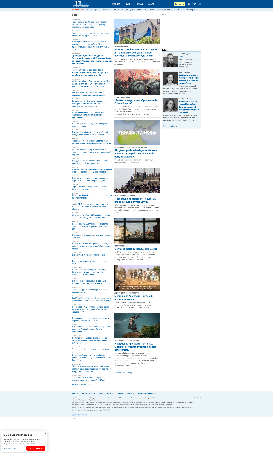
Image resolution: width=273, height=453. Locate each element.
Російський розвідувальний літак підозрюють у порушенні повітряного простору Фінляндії (92, 298)
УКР (194, 4)
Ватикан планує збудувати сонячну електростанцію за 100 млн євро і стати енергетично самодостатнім (89, 102)
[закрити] (45, 433)
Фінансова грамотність (113, 9)
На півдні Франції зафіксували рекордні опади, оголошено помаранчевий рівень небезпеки (89, 339)
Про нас (75, 393)
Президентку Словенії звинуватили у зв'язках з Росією (92, 235)
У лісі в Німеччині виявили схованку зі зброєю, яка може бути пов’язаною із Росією (91, 281)
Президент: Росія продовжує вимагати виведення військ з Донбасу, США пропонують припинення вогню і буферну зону (90, 45)
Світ (181, 56)
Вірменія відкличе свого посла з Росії (88, 254)
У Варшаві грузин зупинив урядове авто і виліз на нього (90, 290)
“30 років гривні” (93, 9)
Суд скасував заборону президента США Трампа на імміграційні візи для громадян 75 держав (91, 151)
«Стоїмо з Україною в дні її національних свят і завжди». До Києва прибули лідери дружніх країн (90, 72)
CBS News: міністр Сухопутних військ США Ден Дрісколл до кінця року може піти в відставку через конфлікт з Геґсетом (91, 83)
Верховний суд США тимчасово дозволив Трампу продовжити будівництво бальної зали (90, 225)
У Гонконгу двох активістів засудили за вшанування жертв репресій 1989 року (89, 378)
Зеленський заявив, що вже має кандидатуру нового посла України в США (91, 33)
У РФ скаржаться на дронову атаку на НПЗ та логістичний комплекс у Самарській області (91, 205)
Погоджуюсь (36, 448)
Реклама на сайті (88, 393)
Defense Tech (78, 9)
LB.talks (180, 9)
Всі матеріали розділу (81, 384)
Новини (116, 4)
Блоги (129, 4)
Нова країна (191, 9)
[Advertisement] (181, 31)
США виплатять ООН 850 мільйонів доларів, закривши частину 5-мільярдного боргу (91, 215)
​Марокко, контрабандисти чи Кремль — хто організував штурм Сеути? (136, 200)
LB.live (151, 4)
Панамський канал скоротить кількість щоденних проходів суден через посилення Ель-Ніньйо (91, 356)
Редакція (110, 393)
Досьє (140, 4)
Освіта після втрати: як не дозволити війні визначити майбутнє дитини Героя (189, 79)
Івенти (101, 393)
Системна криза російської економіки (135, 249)
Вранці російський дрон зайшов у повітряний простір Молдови (92, 195)
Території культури (166, 9)
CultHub (151, 9)
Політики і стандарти (126, 393)
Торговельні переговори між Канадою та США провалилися (90, 187)
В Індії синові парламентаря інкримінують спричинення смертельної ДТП (90, 318)
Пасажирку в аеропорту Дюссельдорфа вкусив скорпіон (89, 124)
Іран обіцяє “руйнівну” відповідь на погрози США (91, 261)
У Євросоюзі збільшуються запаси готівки (90, 348)
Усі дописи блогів (170, 126)
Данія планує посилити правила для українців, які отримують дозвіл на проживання (88, 114)
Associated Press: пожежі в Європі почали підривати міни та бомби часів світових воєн (91, 141)
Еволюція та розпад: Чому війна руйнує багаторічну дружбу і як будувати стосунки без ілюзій (189, 107)
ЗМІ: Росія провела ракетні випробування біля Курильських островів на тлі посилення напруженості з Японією (91, 368)
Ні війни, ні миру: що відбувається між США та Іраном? (136, 101)
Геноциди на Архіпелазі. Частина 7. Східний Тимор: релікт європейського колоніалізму (135, 346)
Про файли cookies (9, 448)
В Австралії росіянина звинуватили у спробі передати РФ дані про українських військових (91, 328)
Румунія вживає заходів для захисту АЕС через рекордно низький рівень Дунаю (90, 178)
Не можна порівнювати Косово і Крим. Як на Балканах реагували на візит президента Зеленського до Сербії (136, 52)
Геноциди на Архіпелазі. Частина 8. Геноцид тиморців (133, 297)
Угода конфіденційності (146, 393)
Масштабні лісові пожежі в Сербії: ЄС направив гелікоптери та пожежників (88, 93)
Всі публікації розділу (123, 372)
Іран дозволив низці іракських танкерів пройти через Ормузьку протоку (89, 161)
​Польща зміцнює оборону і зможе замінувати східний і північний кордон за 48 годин (92, 169)
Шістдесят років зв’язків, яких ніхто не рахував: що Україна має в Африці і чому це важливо (135, 153)
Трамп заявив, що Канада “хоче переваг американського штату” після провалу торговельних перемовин (89, 23)
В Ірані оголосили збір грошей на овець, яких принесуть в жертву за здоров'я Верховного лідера (92, 245)
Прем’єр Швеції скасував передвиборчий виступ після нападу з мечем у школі (90, 132)
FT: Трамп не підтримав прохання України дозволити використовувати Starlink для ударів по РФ (90, 308)
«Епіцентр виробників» (136, 9)
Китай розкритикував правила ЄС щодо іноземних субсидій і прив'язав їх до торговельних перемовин (89, 271)
